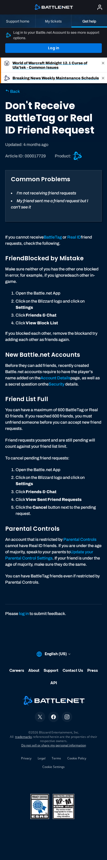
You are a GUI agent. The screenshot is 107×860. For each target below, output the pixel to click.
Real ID (74, 237)
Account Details (55, 378)
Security (56, 384)
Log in (53, 48)
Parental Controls (79, 539)
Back (14, 91)
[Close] (103, 65)
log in (24, 613)
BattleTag (53, 237)
